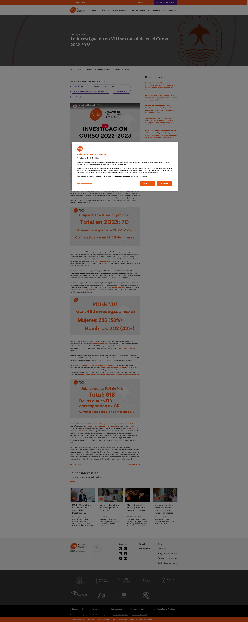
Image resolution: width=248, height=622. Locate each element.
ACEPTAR (164, 183)
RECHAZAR (147, 183)
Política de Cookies (100, 176)
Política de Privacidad (121, 176)
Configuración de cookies (84, 183)
